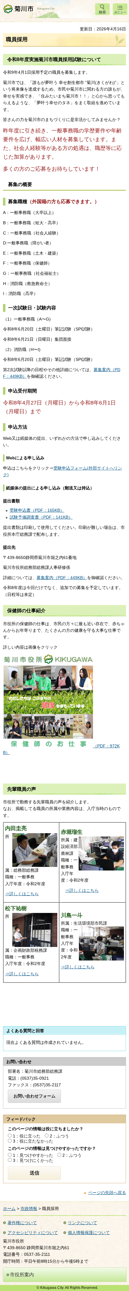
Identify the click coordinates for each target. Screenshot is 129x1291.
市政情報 (28, 1208)
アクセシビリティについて (33, 1232)
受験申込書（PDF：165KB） (37, 510)
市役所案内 (22, 1274)
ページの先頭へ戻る (107, 1192)
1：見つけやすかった (33, 1155)
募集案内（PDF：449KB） (62, 577)
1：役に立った (26, 1136)
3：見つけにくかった (33, 1160)
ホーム (9, 1208)
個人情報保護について (89, 1232)
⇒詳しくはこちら (22, 893)
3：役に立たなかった (33, 1141)
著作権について (22, 1222)
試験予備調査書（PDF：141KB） (41, 517)
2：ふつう (59, 1136)
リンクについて (82, 1222)
